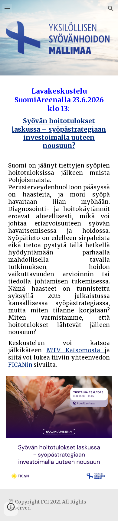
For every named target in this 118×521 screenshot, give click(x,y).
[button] (7, 8)
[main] (59, 229)
